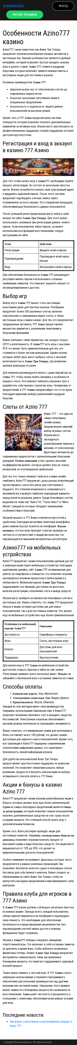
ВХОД (63, 6)
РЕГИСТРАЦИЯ (25, 14)
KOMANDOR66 (13, 6)
